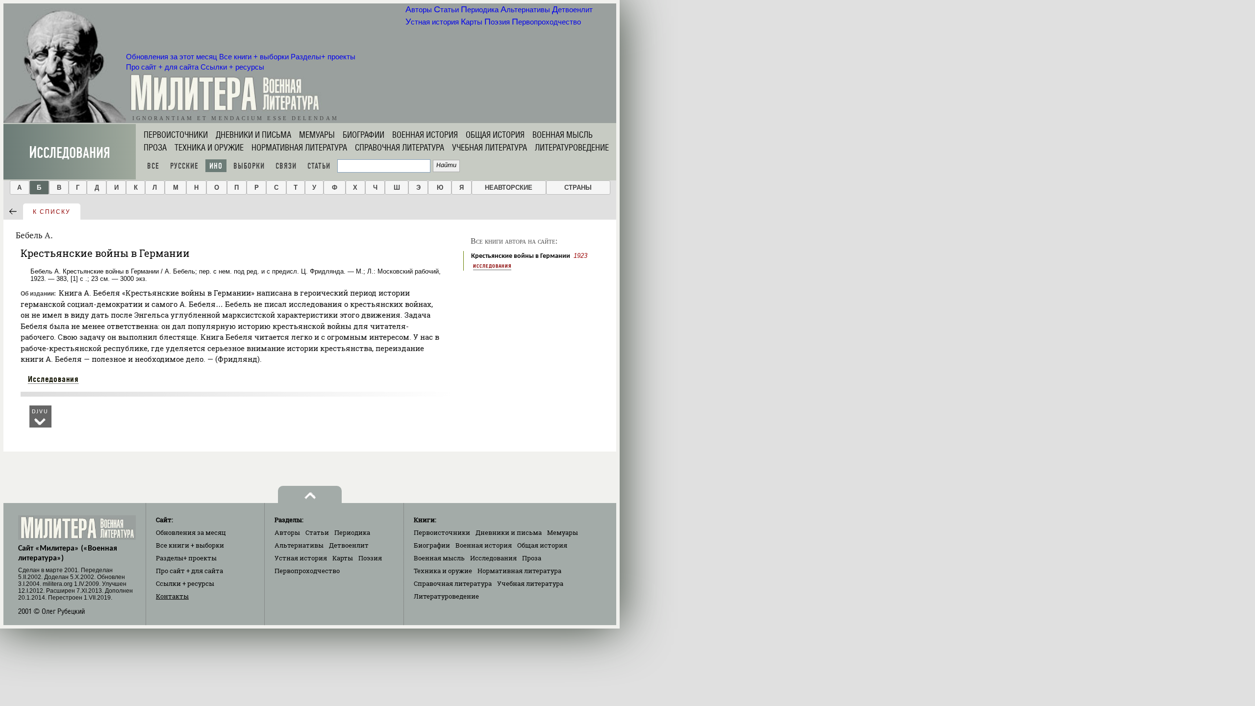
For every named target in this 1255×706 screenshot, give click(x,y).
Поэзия (497, 22)
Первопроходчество (546, 22)
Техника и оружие (209, 147)
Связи (286, 166)
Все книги (254, 57)
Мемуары (317, 135)
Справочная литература (399, 147)
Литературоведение (572, 147)
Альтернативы (525, 10)
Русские (184, 166)
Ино (216, 166)
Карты (471, 22)
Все (153, 166)
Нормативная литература (299, 147)
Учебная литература (489, 147)
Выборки (249, 166)
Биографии (363, 135)
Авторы (418, 10)
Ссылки (232, 67)
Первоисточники (176, 135)
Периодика (480, 10)
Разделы (323, 57)
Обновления (171, 57)
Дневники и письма (253, 135)
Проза (155, 147)
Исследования (69, 153)
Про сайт (162, 67)
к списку (52, 211)
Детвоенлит (572, 10)
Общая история (495, 135)
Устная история (432, 22)
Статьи (446, 10)
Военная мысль (562, 135)
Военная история (425, 135)
